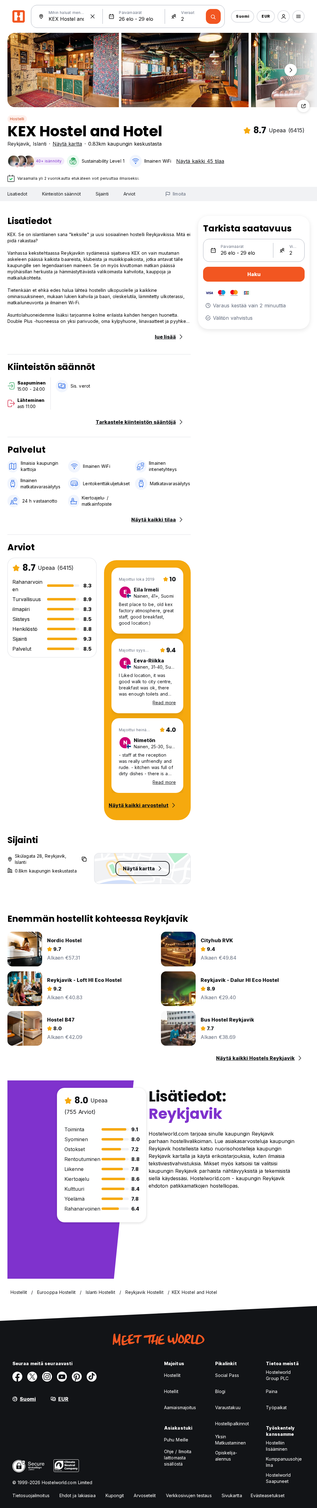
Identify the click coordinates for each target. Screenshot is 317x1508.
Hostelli (17, 119)
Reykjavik (18, 144)
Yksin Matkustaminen (230, 1439)
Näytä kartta (67, 144)
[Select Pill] (283, 16)
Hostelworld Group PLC (278, 1375)
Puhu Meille (176, 1439)
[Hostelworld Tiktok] (92, 1377)
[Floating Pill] (290, 70)
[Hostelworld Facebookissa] (17, 1377)
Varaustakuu (228, 1407)
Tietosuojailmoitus (31, 1495)
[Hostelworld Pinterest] (77, 1377)
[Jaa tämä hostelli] (303, 106)
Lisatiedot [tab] (17, 193)
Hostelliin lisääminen (276, 1446)
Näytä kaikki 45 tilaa (200, 161)
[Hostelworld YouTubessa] (62, 1377)
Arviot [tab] (130, 193)
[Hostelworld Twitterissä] (32, 1377)
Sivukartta (232, 1495)
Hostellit (172, 1375)
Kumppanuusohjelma (284, 1462)
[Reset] (92, 16)
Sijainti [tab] (102, 193)
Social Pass (227, 1375)
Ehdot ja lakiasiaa (77, 1495)
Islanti (39, 144)
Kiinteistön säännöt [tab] (61, 193)
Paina (271, 1391)
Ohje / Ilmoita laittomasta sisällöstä (177, 1457)
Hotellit (171, 1391)
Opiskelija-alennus (226, 1456)
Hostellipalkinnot (232, 1423)
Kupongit (115, 1495)
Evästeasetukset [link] (268, 1495)
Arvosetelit (145, 1495)
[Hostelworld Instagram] (47, 1377)
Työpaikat (276, 1407)
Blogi (220, 1391)
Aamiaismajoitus (180, 1407)
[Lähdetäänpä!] (213, 16)
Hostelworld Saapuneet (278, 1478)
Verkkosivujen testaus (189, 1495)
